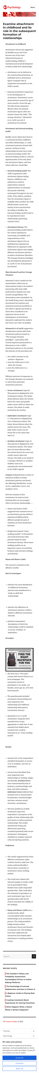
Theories (6, 1031)
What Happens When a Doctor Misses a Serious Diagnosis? (18, 1008)
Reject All (19, 1069)
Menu (32, 7)
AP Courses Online (10, 1022)
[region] (19, 1056)
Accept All (19, 1058)
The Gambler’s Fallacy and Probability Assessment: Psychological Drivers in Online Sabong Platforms (18, 978)
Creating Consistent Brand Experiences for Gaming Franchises (20, 1001)
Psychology (7, 1036)
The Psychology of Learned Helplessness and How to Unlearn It (20, 987)
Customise (20, 1063)
